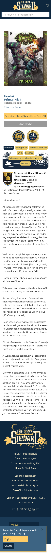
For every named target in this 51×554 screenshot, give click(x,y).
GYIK (20, 153)
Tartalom (8, 147)
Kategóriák (21, 147)
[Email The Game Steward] (38, 510)
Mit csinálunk (30, 453)
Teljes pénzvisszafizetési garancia (25, 158)
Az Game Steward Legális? (25, 463)
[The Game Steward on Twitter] (13, 510)
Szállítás (29, 153)
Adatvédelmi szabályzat (25, 485)
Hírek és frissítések (25, 468)
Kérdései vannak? (38, 147)
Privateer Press (12, 107)
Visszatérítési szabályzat (25, 480)
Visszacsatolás (25, 502)
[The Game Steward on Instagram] (29, 510)
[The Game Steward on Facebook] (17, 510)
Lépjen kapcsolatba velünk (22, 497)
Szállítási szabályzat (25, 475)
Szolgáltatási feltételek (25, 490)
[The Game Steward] (25, 5)
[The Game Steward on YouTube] (21, 510)
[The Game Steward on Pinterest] (25, 510)
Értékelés (25, 163)
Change (8, 546)
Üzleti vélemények (25, 458)
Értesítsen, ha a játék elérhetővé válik (26, 116)
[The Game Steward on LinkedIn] (33, 510)
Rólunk (17, 453)
